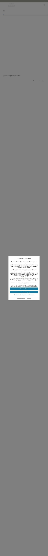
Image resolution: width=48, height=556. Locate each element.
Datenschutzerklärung (24, 276)
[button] (24, 289)
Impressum (29, 298)
